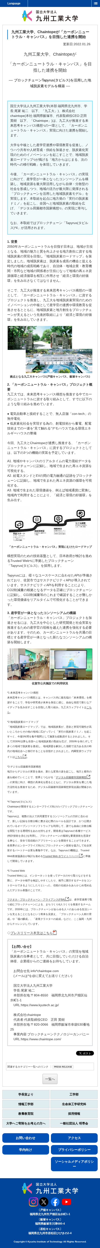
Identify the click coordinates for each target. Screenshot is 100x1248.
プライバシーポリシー (74, 1150)
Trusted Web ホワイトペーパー (61, 856)
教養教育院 (25, 1113)
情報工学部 (25, 1104)
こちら (19, 756)
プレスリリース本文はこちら (31, 933)
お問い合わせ (25, 1138)
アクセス (74, 1138)
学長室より (25, 1094)
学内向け (25, 1150)
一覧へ (50, 1079)
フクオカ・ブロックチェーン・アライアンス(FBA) (36, 899)
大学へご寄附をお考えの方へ (26, 1123)
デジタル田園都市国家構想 (71, 777)
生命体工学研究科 (74, 1104)
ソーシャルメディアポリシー (74, 1164)
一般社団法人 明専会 (74, 1123)
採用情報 (74, 1113)
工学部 (74, 1094)
